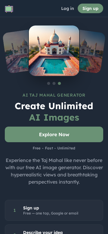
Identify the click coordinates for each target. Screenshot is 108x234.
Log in (67, 8)
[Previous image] (25, 51)
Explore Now (54, 134)
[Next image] (83, 51)
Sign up (90, 8)
